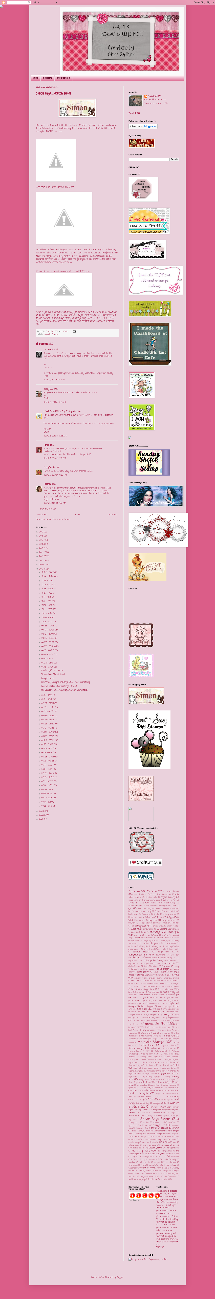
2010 (41, 569)
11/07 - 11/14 (46, 601)
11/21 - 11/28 (47, 593)
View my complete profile (156, 103)
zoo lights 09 (165, 1179)
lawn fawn (166, 1030)
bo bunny (157, 923)
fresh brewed (144, 995)
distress (134, 969)
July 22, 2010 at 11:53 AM (55, 435)
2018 (41, 536)
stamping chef (141, 1134)
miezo (143, 1054)
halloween (152, 1003)
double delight (160, 972)
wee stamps (171, 1165)
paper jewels (144, 1071)
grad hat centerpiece (158, 1000)
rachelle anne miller (158, 1090)
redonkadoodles (170, 1094)
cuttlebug (168, 946)
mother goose (133, 1059)
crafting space (165, 940)
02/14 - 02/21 (47, 781)
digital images (134, 966)
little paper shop (150, 1039)
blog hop (153, 920)
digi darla (173, 958)
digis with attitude (152, 963)
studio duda (135, 1139)
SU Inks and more (148, 1139)
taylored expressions (150, 1145)
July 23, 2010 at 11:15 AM (55, 458)
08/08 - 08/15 (47, 654)
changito (137, 935)
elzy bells (175, 981)
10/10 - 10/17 (46, 617)
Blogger (120, 1277)
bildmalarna (146, 914)
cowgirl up (147, 940)
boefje (166, 923)
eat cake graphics (172, 978)
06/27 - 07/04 (47, 703)
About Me (47, 77)
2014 (41, 552)
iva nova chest (138, 1020)
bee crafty (147, 911)
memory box (170, 1048)
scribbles (132, 1112)
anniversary (148, 900)
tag (168, 1142)
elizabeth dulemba (161, 981)
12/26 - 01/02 (47, 572)
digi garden (151, 960)
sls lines (146, 1122)
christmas (165, 935)
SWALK (174, 1139)
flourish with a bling (165, 989)
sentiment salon (159, 1113)
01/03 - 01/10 (47, 806)
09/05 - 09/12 (48, 638)
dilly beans (166, 966)
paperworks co (133, 1076)
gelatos (170, 995)
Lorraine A (48, 349)
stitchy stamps (156, 1136)
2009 (42, 811)
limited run (157, 1036)
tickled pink (174, 1154)
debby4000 (48, 389)
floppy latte (149, 989)
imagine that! (134, 1015)
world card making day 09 (137, 1179)
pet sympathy (157, 1079)
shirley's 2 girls (162, 1115)
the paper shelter (173, 1148)
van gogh (157, 1162)
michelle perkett (161, 1051)
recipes (158, 1094)
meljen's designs (136, 1048)
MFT (147, 1051)
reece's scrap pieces (135, 1096)
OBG (177, 1065)
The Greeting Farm (153, 1147)
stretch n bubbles (172, 1136)
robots (134, 1099)
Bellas (157, 911)
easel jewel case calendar (153, 978)
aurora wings (169, 903)
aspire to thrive (136, 902)
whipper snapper (162, 1171)
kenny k (141, 1027)
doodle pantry (143, 971)
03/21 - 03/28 (48, 760)
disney (176, 966)
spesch (147, 1125)
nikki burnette (150, 1065)
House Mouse (153, 1011)
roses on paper (164, 1099)
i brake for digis (170, 1012)
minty (166, 1054)
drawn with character (156, 975)
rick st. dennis (166, 1096)
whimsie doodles (163, 1168)
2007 (41, 819)
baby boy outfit (151, 906)
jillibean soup (164, 1020)
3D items (152, 891)
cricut (166, 943)
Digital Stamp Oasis (151, 966)
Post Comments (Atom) (59, 519)
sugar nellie (162, 1139)
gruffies (142, 1003)
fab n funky (172, 983)
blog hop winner (169, 920)
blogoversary (145, 923)
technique (165, 1145)
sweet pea (145, 1142)
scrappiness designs (169, 1110)
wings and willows (147, 1176)
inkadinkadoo (142, 1017)
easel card (137, 978)
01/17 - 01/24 (47, 797)
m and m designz (165, 1039)
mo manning (141, 1057)
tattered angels (133, 1145)
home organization (169, 1009)
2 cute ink (134, 891)
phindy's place (171, 1079)
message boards (134, 1051)
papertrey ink (168, 1073)
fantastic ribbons (173, 986)
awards (131, 905)
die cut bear (146, 958)
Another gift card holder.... (52, 670)
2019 (41, 531)
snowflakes (172, 1122)
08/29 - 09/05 (48, 642)
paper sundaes (151, 1074)
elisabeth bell (147, 981)
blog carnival (140, 920)
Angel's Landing (168, 897)
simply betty (133, 1122)
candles (163, 926)
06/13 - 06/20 (48, 711)
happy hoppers (147, 1006)
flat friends (135, 989)
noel (160, 1065)
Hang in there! (47, 678)
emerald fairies (146, 983)
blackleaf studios (154, 917)
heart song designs (165, 1006)
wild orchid (140, 1173)
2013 (41, 556)
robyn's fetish (146, 1099)
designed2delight (137, 955)
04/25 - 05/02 (48, 740)
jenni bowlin (151, 1020)
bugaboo (141, 926)
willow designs (171, 1173)
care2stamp (148, 929)
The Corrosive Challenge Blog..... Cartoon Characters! (64, 690)
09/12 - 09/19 (47, 634)
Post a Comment (48, 509)
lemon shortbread (148, 1033)
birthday (156, 914)
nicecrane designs (135, 1065)
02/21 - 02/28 (48, 777)
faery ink (160, 986)
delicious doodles (141, 951)
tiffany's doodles (149, 1156)
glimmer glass (158, 998)
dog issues (149, 969)
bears (158, 908)
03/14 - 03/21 (47, 765)
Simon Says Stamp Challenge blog (59, 128)
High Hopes (142, 1009)
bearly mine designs (145, 908)
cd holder (175, 929)
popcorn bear (155, 1085)
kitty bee (155, 1027)
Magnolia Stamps (51, 334)
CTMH (174, 943)
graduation (132, 1003)
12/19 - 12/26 (47, 576)
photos (130, 1082)
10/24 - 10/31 (47, 609)
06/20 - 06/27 (48, 707)
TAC (162, 1142)
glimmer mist (172, 998)
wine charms (133, 1176)
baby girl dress (165, 906)
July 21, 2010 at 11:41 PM (54, 379)
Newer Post (42, 514)
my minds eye (134, 1062)
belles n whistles (170, 911)
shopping (173, 1115)
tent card (176, 1145)
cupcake (145, 946)
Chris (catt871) (154, 96)
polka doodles (142, 1085)
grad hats (173, 1000)
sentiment (144, 1113)
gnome (130, 1000)
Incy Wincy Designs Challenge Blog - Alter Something (65, 682)
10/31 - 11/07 (47, 605)
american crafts (151, 897)
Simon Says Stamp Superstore (86, 252)
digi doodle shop (135, 960)
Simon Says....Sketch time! (53, 674)
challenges (173, 932)
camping (155, 926)
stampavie (150, 1131)
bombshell (175, 923)
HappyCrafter (50, 467)
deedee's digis (174, 949)
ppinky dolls (132, 1088)
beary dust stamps (170, 908)
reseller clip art (151, 1096)
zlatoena (153, 1179)
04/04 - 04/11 (47, 752)
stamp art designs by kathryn (165, 1128)
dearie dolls (161, 949)
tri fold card (135, 1159)
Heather (47, 484)
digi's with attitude (135, 963)
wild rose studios (154, 1173)
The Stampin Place (165, 1151)
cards (133, 929)
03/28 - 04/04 (47, 756)
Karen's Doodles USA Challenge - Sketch (59, 686)
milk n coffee (154, 1054)
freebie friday (168, 992)
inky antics (156, 1018)
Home (35, 77)
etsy (156, 983)
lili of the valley (143, 1036)
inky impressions (171, 1017)
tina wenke (175, 1156)
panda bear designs (169, 1068)
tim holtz (162, 1156)
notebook (168, 1065)
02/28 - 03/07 (48, 773)
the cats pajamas (136, 1148)
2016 (41, 544)
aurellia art (154, 903)
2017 (41, 540)
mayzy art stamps (168, 1045)
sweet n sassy (133, 1142)
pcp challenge (147, 1076)
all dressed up (165, 894)
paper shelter (170, 1071)
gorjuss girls (142, 1000)
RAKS (173, 1090)
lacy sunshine (148, 1030)
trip (143, 1159)
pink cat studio (143, 1082)
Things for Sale (63, 77)
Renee (46, 445)
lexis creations (165, 1033)
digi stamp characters (168, 961)
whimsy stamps (145, 1170)
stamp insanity (137, 1131)
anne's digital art (134, 900)
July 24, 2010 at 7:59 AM (55, 503)
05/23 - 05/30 (48, 723)
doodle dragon (163, 969)
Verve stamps (170, 1162)
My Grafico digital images (167, 1059)
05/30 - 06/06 (48, 719)
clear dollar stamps (144, 937)
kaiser (137, 1024)
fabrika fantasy (147, 986)
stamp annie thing (142, 1128)
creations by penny (151, 943)
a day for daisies (171, 891)
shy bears (132, 1119)
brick (132, 926)
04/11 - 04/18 (47, 748)
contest (160, 937)
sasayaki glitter (160, 1103)
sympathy (155, 1142)
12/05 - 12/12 (47, 584)
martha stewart (147, 1045)
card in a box (174, 926)
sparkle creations (134, 1125)
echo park (135, 980)
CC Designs (162, 929)
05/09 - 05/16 (47, 732)
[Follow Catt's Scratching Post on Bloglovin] (143, 128)
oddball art (137, 1068)
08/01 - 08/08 (47, 658)
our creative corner (151, 1068)
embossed (134, 983)
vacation (131, 1162)
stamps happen (171, 1134)
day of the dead (149, 949)
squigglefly (159, 1125)
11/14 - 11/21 (46, 597)
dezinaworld (160, 955)
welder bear (132, 1168)
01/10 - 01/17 (46, 802)
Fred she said (153, 992)
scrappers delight (151, 1110)
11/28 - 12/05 (47, 588)
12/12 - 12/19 (47, 580)
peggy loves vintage (162, 1076)
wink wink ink (162, 1176)
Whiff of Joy (146, 1168)
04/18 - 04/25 (47, 744)
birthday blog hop (169, 914)
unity (173, 1159)
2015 (41, 548)
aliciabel (153, 894)
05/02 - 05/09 (48, 736)
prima (157, 1087)
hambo (163, 1003)
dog (141, 969)
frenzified (132, 995)
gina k (145, 997)
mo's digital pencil (156, 1057)
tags (174, 1142)
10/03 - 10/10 (47, 621)
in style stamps (149, 1015)
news (174, 1062)
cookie (168, 938)
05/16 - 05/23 (48, 728)
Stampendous (162, 1131)
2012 (41, 560)
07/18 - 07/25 (47, 667)
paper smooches (134, 1074)
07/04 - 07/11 (47, 699)
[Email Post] (74, 331)
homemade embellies (136, 1012)
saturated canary (157, 1107)
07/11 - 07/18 (47, 695)
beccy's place (133, 911)
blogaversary (133, 923)
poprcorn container (170, 1085)
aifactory (144, 894)
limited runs (169, 1035)
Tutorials (164, 1159)
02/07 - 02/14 (47, 785)
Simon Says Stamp (155, 1119)
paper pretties (156, 1071)
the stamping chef (156, 1153)
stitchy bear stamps (137, 1136)
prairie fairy (146, 1087)
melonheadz (155, 1048)
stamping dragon (155, 1133)
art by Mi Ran (169, 900)
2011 (41, 564)
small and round (159, 1122)
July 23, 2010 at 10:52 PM (55, 475)
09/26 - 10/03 (48, 625)
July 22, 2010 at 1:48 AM (55, 402)
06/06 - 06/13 (48, 715)
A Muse (135, 894)
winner (173, 1176)
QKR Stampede (135, 1090)
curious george (156, 946)
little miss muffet (135, 1039)
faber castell (133, 986)
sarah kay (144, 1103)
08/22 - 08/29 (48, 646)
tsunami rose (153, 1159)
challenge (155, 932)
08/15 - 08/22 (48, 650)
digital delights (168, 963)
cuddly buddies (134, 946)
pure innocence (170, 1087)
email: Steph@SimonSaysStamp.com (60, 411)
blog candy (173, 917)
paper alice (132, 1071)
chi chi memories (151, 935)
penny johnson (144, 1079)
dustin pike (173, 975)
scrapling (138, 1110)
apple (158, 900)
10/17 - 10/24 (47, 613)
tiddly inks (135, 1156)
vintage (143, 1165)
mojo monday (172, 1057)
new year (165, 1062)
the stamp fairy (141, 1151)
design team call (166, 952)
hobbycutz (156, 1009)
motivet (143, 1059)
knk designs (166, 1027)
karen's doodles (154, 1023)
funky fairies (159, 995)
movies (152, 1059)
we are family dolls (156, 1165)
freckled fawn (140, 992)
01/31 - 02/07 (47, 789)
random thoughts (138, 1093)
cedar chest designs (138, 932)
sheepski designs (147, 1115)
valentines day (145, 1162)
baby (140, 905)
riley (177, 1096)
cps (155, 940)
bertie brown (133, 914)
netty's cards (151, 1062)
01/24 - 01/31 (47, 793)
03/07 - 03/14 (47, 769)
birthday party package (136, 917)
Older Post (113, 514)
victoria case (133, 1165)
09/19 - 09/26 (48, 629)
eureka (162, 983)
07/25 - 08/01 (47, 662)
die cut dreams (159, 957)
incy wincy (163, 1015)
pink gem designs (163, 1082)
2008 (41, 815)
